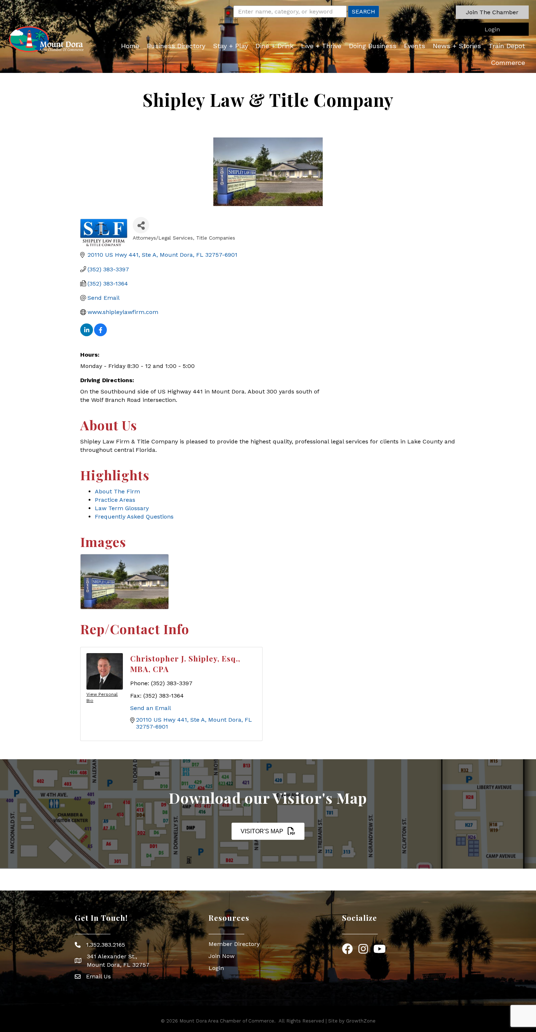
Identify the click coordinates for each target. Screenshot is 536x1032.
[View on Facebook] (100, 334)
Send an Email (150, 708)
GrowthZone (361, 1021)
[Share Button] (141, 225)
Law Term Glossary (122, 508)
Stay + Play (230, 46)
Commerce (508, 62)
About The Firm (117, 491)
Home (130, 46)
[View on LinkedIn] (86, 334)
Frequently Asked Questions (134, 516)
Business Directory (176, 46)
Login (216, 968)
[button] (492, 12)
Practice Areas (115, 499)
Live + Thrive (321, 46)
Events (414, 46)
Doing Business (372, 46)
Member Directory (234, 943)
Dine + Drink (275, 46)
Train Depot (507, 46)
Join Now (221, 956)
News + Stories (457, 46)
